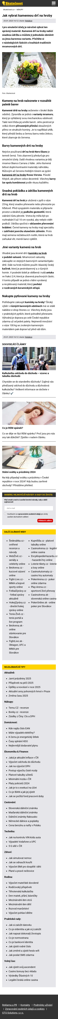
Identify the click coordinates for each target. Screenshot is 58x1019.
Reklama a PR (9, 1005)
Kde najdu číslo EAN (19, 728)
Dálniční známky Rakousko (23, 816)
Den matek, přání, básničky (23, 895)
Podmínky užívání (43, 1005)
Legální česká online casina (23, 980)
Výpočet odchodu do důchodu (24, 761)
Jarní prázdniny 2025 (20, 678)
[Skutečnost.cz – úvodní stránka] (12, 3)
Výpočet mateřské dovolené (24, 882)
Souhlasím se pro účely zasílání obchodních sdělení (27, 515)
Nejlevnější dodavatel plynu (23, 745)
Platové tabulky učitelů (21, 774)
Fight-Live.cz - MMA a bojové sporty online (17, 583)
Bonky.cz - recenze (19, 712)
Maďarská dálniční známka (23, 812)
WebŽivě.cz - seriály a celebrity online (17, 560)
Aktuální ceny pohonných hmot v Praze (29, 691)
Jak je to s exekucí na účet (23, 787)
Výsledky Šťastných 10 (21, 975)
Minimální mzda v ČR (20, 779)
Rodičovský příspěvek (20, 887)
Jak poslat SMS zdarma (21, 955)
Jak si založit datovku (20, 925)
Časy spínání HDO (18, 741)
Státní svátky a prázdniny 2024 (18, 472)
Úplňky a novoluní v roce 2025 (24, 687)
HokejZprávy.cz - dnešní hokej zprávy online (17, 606)
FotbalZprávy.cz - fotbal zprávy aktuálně (17, 594)
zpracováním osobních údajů (29, 514)
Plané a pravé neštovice (21, 871)
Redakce (28, 21)
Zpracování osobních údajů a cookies (25, 1008)
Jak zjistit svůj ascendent (22, 967)
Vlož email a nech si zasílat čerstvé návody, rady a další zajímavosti (25, 501)
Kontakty (25, 1005)
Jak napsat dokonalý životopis (25, 933)
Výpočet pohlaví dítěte (20, 912)
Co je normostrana (18, 937)
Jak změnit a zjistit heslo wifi (24, 950)
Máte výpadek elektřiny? (22, 732)
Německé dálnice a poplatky (24, 821)
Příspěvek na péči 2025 (21, 682)
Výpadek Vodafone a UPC (22, 841)
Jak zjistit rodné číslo (20, 946)
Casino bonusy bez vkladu (22, 971)
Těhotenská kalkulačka (21, 891)
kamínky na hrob (37, 253)
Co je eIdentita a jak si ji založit (25, 929)
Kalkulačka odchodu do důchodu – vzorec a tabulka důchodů (25, 375)
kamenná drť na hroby (14, 174)
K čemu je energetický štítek (24, 737)
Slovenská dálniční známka (23, 808)
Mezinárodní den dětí (20, 904)
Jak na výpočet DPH (19, 766)
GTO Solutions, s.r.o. (13, 1012)
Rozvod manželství (19, 908)
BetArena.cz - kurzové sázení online (17, 571)
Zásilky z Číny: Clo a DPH (22, 716)
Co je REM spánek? (12, 428)
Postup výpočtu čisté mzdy (23, 770)
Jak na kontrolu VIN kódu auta (25, 837)
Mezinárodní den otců (20, 900)
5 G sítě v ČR (15, 846)
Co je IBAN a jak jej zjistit (22, 792)
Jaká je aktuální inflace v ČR (23, 757)
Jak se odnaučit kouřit (20, 862)
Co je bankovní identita (21, 942)
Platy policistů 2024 (19, 783)
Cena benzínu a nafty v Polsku (25, 825)
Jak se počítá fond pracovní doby (26, 796)
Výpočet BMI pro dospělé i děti (25, 866)
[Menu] (54, 3)
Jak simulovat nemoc (20, 858)
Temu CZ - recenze (19, 707)
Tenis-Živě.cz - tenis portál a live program (16, 618)
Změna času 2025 (18, 695)
